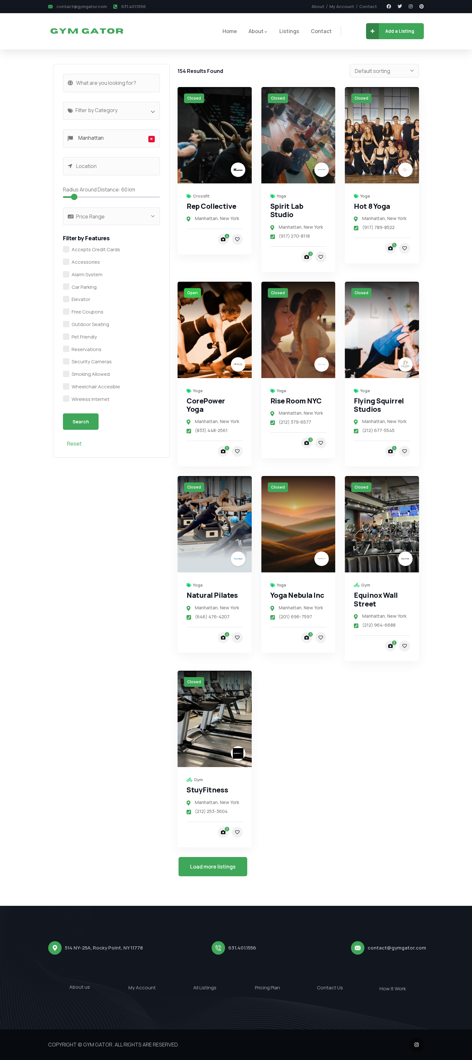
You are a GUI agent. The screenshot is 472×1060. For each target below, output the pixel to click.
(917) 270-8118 (294, 236)
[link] (215, 135)
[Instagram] (410, 6)
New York (229, 218)
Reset (74, 443)
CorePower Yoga (206, 405)
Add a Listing (399, 31)
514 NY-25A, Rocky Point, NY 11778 (104, 947)
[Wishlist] (237, 239)
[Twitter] (400, 6)
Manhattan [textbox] (114, 138)
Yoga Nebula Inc (297, 595)
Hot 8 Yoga (372, 206)
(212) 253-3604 (211, 811)
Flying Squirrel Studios (379, 405)
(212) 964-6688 (379, 625)
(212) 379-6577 (295, 422)
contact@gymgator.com (397, 947)
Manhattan (206, 218)
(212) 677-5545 (378, 430)
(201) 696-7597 (295, 617)
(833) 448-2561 (211, 430)
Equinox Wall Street (376, 599)
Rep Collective (211, 206)
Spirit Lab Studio (286, 210)
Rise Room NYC (296, 401)
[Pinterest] (421, 6)
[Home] (86, 31)
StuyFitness (207, 790)
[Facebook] (389, 6)
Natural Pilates (212, 595)
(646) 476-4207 (212, 617)
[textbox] (114, 110)
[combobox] (111, 111)
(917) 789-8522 (378, 227)
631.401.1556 (242, 947)
